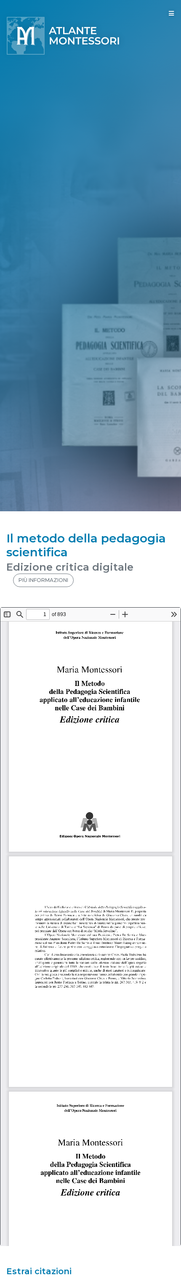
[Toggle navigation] (171, 13)
